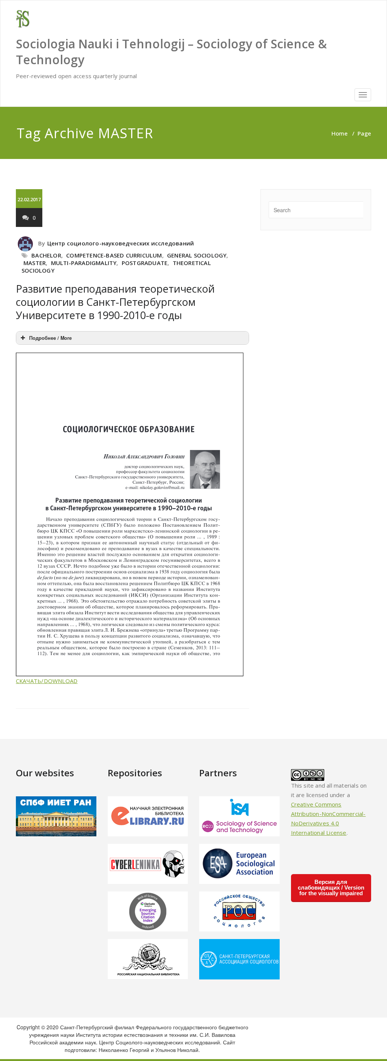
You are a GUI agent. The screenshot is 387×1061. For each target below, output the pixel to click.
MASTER (34, 263)
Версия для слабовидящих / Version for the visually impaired (331, 887)
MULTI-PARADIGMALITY (84, 263)
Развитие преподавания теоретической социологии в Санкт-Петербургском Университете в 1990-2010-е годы (115, 302)
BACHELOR (46, 255)
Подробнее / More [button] (50, 338)
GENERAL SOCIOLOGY (196, 255)
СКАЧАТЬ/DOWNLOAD (46, 681)
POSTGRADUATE (144, 263)
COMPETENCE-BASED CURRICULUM (114, 255)
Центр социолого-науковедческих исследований (120, 243)
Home (339, 133)
